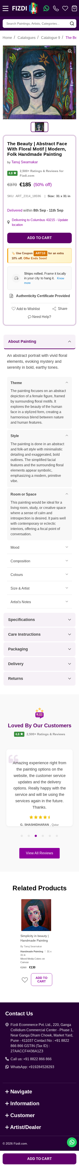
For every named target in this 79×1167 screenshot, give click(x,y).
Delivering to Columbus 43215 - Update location (40, 222)
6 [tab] (57, 836)
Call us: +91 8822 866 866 (31, 1059)
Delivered (14, 210)
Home (7, 38)
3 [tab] (36, 836)
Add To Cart (41, 979)
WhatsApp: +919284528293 (32, 1067)
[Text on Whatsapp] (46, 8)
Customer (22, 1115)
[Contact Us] (57, 8)
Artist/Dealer (25, 1127)
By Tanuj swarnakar (31, 946)
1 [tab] (22, 836)
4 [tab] (43, 836)
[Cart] (74, 8)
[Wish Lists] (65, 8)
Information (25, 1103)
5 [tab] (50, 836)
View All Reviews (39, 853)
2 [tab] (29, 836)
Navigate (21, 1091)
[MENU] (5, 8)
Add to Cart (39, 238)
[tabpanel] (39, 127)
